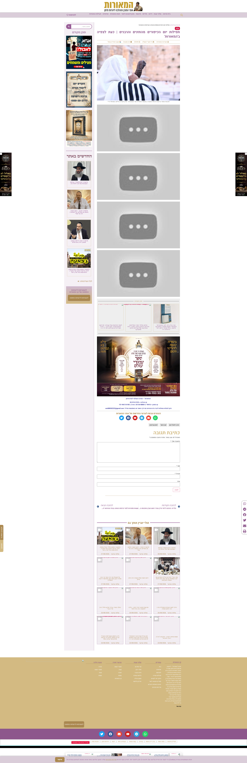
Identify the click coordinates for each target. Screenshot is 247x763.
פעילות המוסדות (95, 14)
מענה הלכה (97, 662)
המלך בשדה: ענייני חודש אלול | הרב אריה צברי (110, 608)
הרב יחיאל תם (174, 425)
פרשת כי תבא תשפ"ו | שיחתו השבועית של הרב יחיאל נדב (166, 548)
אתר (178, 481)
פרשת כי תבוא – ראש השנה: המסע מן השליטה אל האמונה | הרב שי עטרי (138, 548)
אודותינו (106, 14)
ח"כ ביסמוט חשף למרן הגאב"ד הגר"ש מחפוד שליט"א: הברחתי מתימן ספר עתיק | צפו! (110, 637)
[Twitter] (121, 417)
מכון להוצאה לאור (128, 14)
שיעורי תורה (117, 662)
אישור (60, 759)
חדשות (138, 14)
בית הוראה (166, 14)
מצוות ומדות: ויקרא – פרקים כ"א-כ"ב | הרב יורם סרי (167, 637)
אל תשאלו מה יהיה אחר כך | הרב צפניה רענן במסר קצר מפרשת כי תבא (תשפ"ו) (110, 578)
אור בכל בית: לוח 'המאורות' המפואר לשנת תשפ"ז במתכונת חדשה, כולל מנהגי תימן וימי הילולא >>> (166, 327)
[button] (181, 15)
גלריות (145, 14)
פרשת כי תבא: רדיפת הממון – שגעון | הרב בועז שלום (79, 241)
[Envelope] (148, 417)
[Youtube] (135, 417)
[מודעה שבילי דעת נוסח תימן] (79, 146)
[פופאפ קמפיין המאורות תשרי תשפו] (79, 68)
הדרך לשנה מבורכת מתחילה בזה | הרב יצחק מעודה (167, 608)
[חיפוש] (68, 26)
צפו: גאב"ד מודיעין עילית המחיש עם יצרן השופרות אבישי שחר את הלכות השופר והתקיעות (167, 578)
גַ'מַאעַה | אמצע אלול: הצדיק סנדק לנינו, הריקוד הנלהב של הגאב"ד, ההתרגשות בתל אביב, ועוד (110, 548)
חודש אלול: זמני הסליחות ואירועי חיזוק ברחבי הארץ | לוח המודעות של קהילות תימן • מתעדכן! (138, 327)
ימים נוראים (154, 425)
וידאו (150, 14)
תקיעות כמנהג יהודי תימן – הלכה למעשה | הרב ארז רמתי (138, 608)
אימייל (177, 473)
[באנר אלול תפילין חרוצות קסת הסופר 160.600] (6, 195)
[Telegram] (141, 417)
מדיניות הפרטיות (111, 759)
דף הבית (178, 25)
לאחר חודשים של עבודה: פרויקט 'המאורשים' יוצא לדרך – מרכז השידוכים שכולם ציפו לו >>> (110, 326)
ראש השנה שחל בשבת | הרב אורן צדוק (138, 578)
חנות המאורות (115, 14)
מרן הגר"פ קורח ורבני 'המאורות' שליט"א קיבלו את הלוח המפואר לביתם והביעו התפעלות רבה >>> (138, 637)
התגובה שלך (175, 441)
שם (178, 466)
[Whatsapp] (155, 417)
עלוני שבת (157, 14)
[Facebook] (128, 417)
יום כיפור (163, 425)
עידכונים (173, 25)
